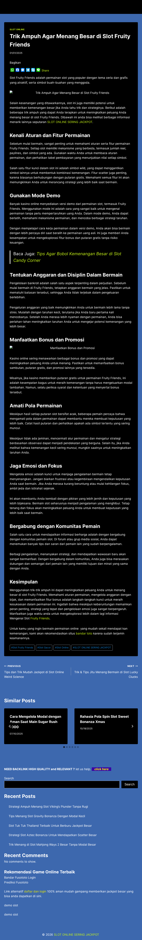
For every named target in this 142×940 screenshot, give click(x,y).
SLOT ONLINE (17, 29)
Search (9, 778)
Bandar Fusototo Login (20, 877)
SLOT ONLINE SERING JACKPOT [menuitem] (69, 122)
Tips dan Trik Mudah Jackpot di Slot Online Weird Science (34, 672)
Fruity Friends (40, 618)
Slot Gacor (44, 647)
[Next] (132, 726)
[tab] (64, 747)
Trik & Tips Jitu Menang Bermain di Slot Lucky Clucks (106, 672)
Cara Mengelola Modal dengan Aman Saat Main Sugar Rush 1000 (35, 721)
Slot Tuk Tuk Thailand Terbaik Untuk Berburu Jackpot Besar (50, 825)
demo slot (11, 905)
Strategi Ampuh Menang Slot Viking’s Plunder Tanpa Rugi (48, 806)
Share (45, 70)
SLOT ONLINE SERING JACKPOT (92, 647)
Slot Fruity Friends (22, 647)
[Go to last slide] (9, 726)
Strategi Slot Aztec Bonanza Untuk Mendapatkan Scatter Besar (53, 835)
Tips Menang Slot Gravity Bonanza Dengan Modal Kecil (47, 816)
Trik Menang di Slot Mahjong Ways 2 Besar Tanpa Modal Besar (52, 844)
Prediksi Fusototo (16, 882)
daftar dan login (35, 891)
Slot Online (62, 647)
